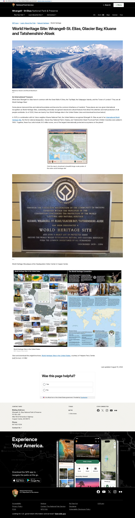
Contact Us (16, 428)
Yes (47, 384)
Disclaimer (72, 506)
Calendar (115, 15)
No (47, 390)
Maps (108, 15)
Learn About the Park (35, 15)
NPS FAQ (44, 509)
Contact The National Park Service (53, 506)
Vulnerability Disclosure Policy (79, 509)
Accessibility (16, 504)
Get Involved (51, 15)
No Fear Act (73, 504)
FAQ (71, 410)
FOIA (14, 509)
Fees (121, 15)
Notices (43, 504)
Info (94, 15)
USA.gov (101, 504)
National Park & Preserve (35, 10)
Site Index (73, 413)
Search (107, 5)
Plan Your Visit (18, 15)
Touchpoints (84, 397)
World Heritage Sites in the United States (56, 356)
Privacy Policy (17, 506)
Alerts (100, 15)
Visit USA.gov (60, 514)
